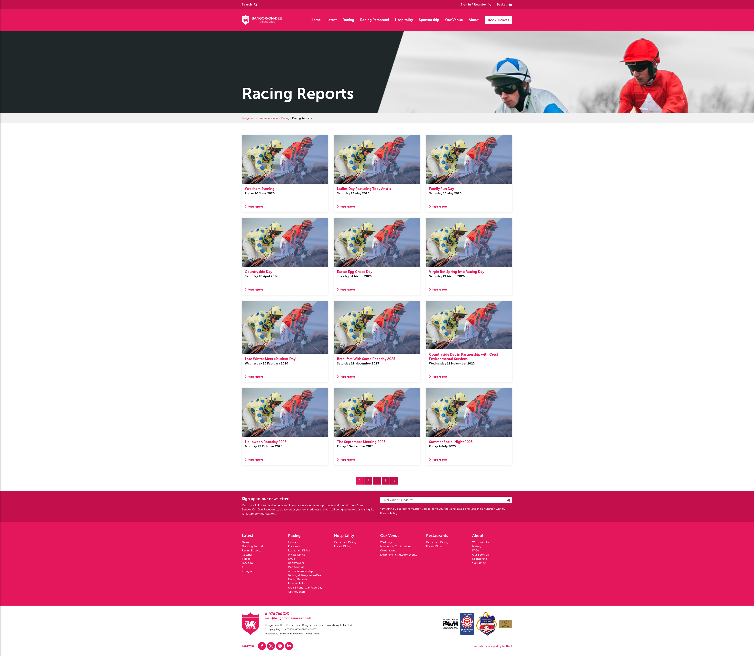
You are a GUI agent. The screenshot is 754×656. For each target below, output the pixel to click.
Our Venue (454, 20)
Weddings (386, 542)
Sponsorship (429, 20)
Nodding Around (252, 546)
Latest (332, 20)
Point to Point (296, 583)
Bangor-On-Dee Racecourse (260, 118)
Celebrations (388, 550)
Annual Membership (300, 571)
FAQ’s (291, 558)
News (245, 542)
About (474, 20)
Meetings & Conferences (395, 546)
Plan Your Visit (297, 567)
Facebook (248, 563)
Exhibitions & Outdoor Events (398, 554)
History (476, 546)
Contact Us (479, 563)
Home (316, 20)
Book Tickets (498, 20)
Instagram (248, 571)
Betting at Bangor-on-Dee (304, 575)
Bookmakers (296, 563)
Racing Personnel (374, 20)
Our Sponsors (481, 554)
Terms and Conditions (291, 633)
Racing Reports (251, 550)
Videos (246, 558)
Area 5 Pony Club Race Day (305, 587)
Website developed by (493, 646)
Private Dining (296, 554)
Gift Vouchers (296, 591)
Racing (348, 20)
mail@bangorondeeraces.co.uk (288, 618)
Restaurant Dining (299, 550)
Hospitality (404, 20)
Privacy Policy (312, 633)
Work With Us (480, 542)
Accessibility (271, 633)
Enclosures (295, 546)
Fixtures (293, 542)
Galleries (247, 554)
